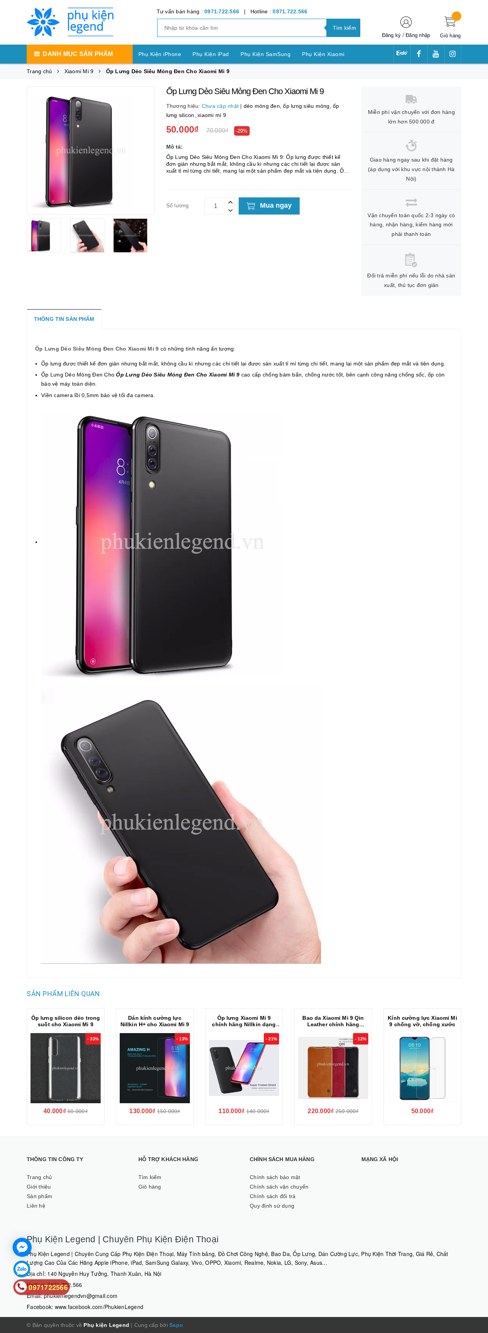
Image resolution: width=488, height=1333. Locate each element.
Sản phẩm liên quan (63, 993)
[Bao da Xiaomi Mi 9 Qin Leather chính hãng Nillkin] (333, 1068)
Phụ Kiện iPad (211, 54)
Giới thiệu (39, 1187)
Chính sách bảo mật (275, 1177)
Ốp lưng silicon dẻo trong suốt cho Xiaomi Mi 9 (65, 1021)
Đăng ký (391, 35)
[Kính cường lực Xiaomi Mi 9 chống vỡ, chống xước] (422, 1068)
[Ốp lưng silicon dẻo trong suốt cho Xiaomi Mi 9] (65, 1068)
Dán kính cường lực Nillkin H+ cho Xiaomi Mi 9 (154, 1021)
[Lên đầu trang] (474, 658)
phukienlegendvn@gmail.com (80, 1295)
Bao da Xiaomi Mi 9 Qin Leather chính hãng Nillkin (333, 1024)
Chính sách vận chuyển (279, 1187)
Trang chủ (39, 1177)
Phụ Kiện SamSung (266, 54)
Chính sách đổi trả (273, 1196)
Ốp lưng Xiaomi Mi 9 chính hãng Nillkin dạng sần (244, 1024)
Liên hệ (36, 1206)
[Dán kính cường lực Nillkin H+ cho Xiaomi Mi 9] (155, 1068)
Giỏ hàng (149, 1187)
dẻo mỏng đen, (263, 106)
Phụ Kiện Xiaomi (323, 54)
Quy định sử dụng (272, 1206)
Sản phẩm (39, 1196)
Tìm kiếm (150, 1177)
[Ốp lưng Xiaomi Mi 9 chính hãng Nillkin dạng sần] (244, 1068)
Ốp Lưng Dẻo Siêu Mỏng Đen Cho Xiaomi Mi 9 (97, 349)
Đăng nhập (418, 35)
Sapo (176, 1325)
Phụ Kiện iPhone (159, 54)
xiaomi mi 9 (211, 115)
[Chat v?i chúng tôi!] (22, 1247)
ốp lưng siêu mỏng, (308, 106)
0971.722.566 (221, 11)
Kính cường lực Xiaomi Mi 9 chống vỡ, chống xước (422, 1021)
